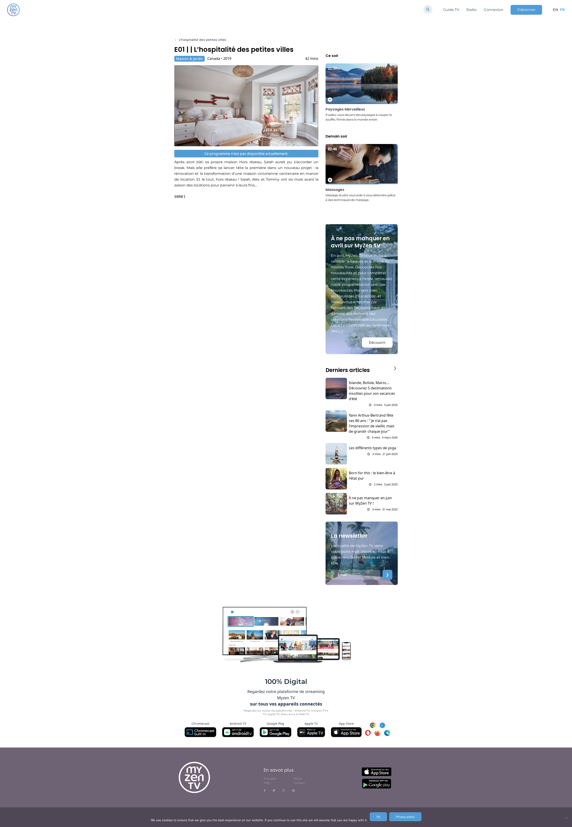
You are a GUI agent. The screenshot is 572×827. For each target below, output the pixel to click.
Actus (298, 778)
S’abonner (526, 10)
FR (562, 10)
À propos (270, 778)
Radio (471, 10)
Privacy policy (405, 817)
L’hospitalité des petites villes (202, 40)
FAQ (267, 783)
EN (555, 10)
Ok (378, 817)
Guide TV (451, 10)
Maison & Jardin (189, 58)
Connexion (493, 10)
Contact (299, 783)
